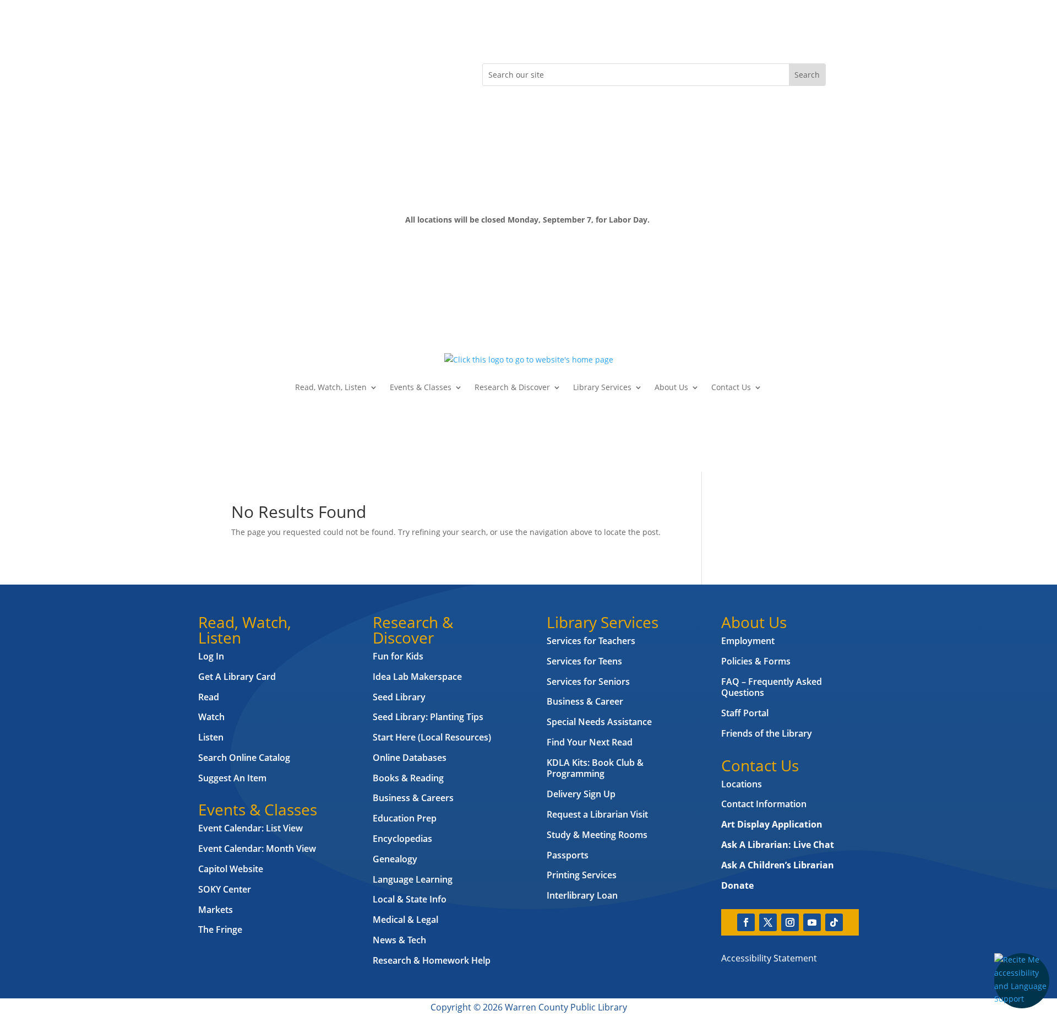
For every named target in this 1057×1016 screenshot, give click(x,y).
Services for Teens (584, 661)
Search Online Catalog (244, 758)
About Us (671, 387)
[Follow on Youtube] (306, 72)
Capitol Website (230, 869)
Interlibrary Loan (582, 895)
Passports (568, 855)
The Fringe (220, 929)
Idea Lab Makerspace (417, 677)
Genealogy (395, 859)
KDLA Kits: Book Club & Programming (595, 768)
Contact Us (731, 387)
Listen (211, 737)
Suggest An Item (232, 778)
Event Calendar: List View (250, 828)
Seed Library (399, 697)
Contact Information (764, 804)
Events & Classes (420, 387)
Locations (741, 784)
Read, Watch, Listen (331, 387)
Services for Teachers (591, 641)
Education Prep (405, 818)
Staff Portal (745, 713)
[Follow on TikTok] (328, 72)
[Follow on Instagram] (284, 72)
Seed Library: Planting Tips (428, 717)
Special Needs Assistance (599, 722)
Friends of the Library (766, 733)
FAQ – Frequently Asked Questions (771, 687)
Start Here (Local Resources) (432, 737)
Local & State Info (409, 899)
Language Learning (413, 879)
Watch (211, 717)
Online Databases (409, 758)
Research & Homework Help (432, 960)
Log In (211, 656)
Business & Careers (413, 798)
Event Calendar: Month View (257, 848)
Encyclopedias (402, 839)
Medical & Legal (405, 920)
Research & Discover (512, 387)
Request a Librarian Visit (597, 814)
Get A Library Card (237, 677)
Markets (215, 910)
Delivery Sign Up (581, 794)
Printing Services (582, 875)
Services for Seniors (588, 681)
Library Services (602, 387)
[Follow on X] (262, 72)
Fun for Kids (398, 656)
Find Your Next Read (590, 742)
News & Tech (399, 940)
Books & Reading (408, 778)
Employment (748, 641)
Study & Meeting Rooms (597, 835)
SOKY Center (224, 889)
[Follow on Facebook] (240, 72)
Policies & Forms (756, 661)
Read (208, 697)
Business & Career (585, 701)
